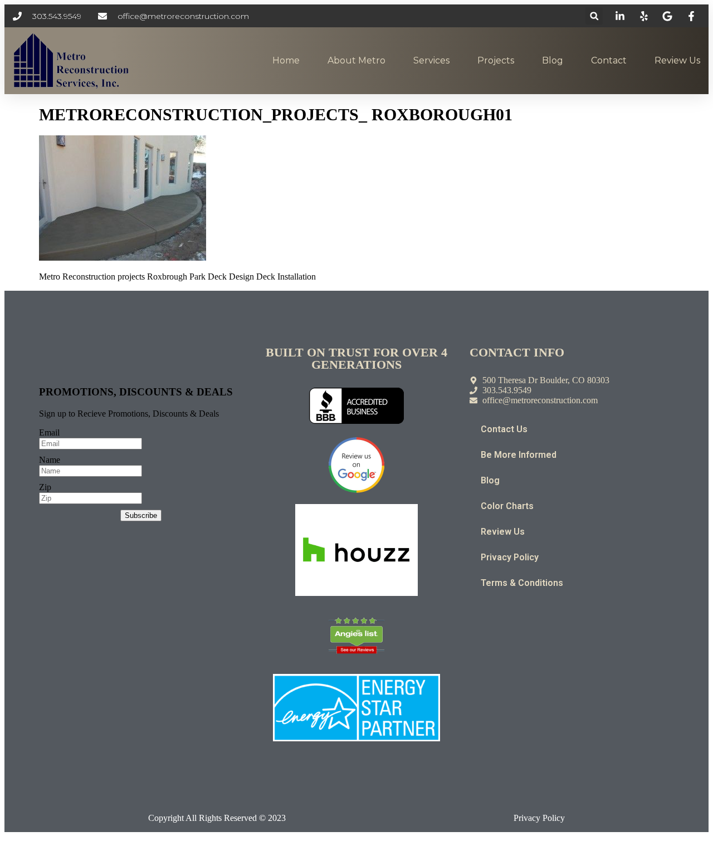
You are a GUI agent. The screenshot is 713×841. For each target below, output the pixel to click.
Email (49, 432)
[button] (594, 16)
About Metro (356, 60)
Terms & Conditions (522, 583)
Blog (552, 60)
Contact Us (504, 429)
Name (49, 459)
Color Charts (507, 506)
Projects (495, 60)
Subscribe (141, 515)
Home (286, 60)
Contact (609, 60)
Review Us (677, 60)
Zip (45, 487)
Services (431, 60)
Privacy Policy (510, 557)
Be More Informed (518, 454)
